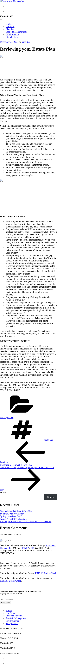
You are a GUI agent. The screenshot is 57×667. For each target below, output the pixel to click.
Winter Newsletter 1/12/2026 (13, 519)
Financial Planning (14, 615)
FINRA (25, 548)
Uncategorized (6, 417)
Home (9, 24)
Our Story (10, 26)
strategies (26, 42)
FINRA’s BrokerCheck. (46, 573)
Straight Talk (12, 37)
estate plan (48, 440)
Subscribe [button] (5, 603)
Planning (10, 29)
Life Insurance (12, 34)
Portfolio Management (16, 32)
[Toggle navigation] (1, 19)
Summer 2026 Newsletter (12, 513)
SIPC (32, 548)
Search (3, 492)
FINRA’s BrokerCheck (10, 581)
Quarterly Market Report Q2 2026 (16, 511)
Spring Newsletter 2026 (11, 516)
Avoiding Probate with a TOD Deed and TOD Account (25, 521)
